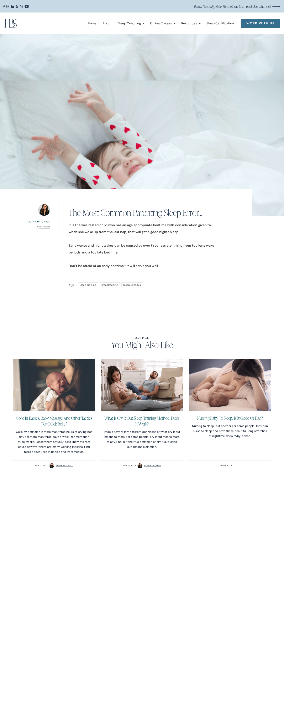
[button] (130, 23)
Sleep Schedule (132, 284)
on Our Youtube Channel (232, 6)
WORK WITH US (260, 23)
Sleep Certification (220, 23)
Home (92, 23)
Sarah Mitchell (64, 465)
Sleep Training (88, 284)
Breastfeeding (109, 284)
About (107, 23)
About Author (43, 226)
